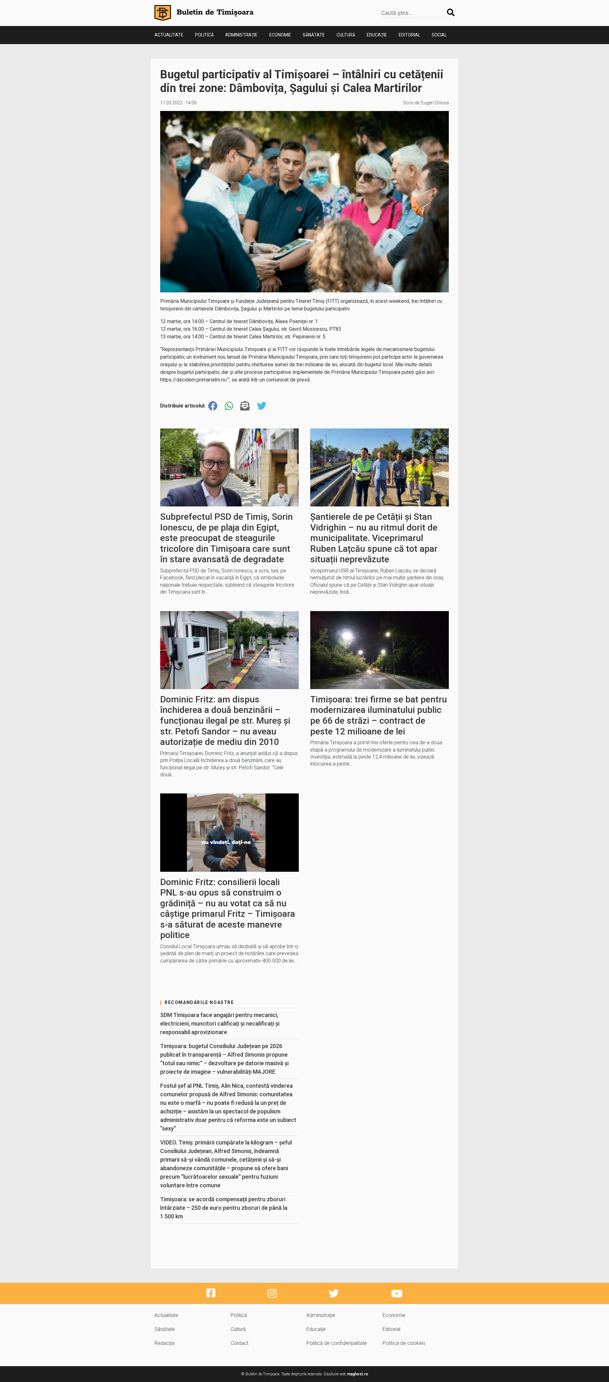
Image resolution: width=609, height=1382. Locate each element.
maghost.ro (357, 1374)
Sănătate (314, 34)
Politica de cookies (404, 1343)
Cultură (346, 34)
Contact (239, 1343)
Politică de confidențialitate (336, 1343)
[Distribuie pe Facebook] (213, 406)
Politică (204, 34)
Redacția (164, 1343)
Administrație (241, 34)
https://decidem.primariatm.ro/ (194, 380)
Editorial (409, 34)
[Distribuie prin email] (245, 406)
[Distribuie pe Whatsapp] (229, 406)
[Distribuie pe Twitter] (261, 406)
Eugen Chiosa (435, 102)
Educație (377, 34)
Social (439, 34)
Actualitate (168, 34)
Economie (280, 34)
